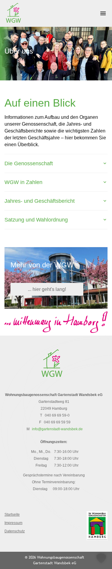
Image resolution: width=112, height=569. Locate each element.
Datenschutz (14, 531)
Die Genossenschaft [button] (28, 163)
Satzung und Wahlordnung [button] (36, 220)
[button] (101, 558)
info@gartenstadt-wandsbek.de (57, 429)
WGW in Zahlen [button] (23, 182)
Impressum (13, 523)
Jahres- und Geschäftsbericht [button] (39, 201)
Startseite (12, 514)
